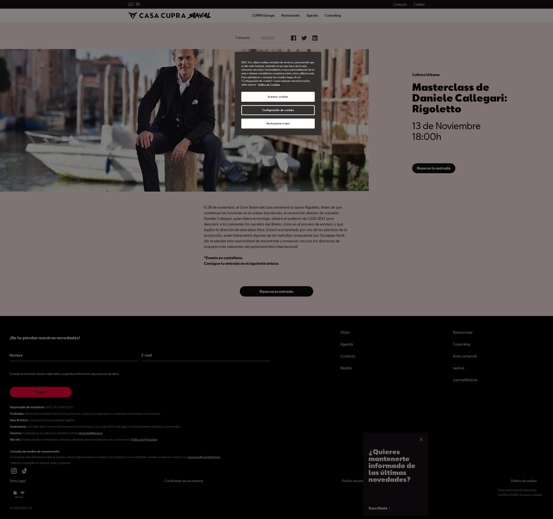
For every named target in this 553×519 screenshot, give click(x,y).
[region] (278, 93)
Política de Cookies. (269, 84)
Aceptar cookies (278, 96)
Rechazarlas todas (278, 123)
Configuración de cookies (278, 110)
